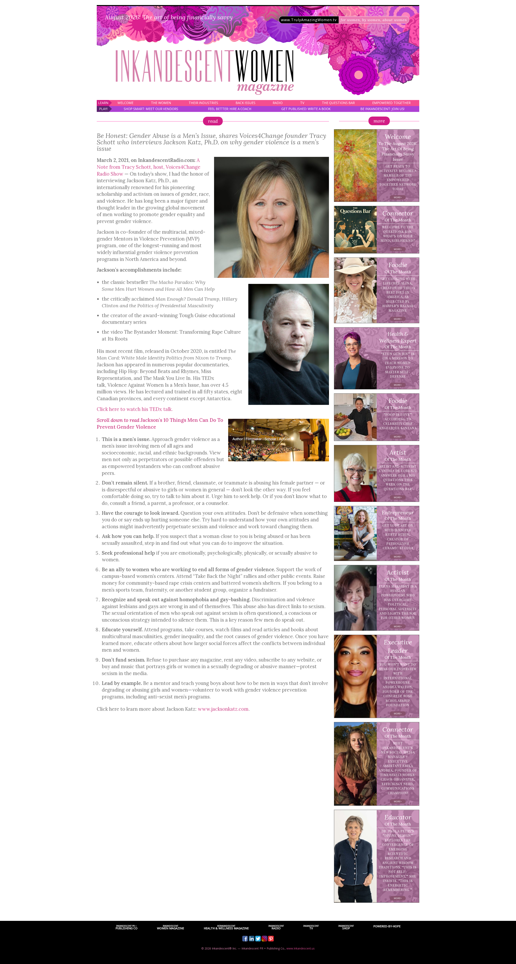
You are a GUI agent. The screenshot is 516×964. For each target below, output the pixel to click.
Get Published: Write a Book (306, 109)
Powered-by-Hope (387, 926)
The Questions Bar (338, 103)
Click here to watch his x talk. (135, 409)
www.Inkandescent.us (300, 948)
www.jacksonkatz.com (223, 709)
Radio (278, 103)
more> (398, 197)
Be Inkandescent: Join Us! (382, 109)
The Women (161, 103)
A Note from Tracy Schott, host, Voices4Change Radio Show (148, 167)
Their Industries (203, 103)
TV (302, 103)
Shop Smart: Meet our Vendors (151, 109)
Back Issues (245, 103)
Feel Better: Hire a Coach (229, 109)
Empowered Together (391, 103)
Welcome (125, 103)
